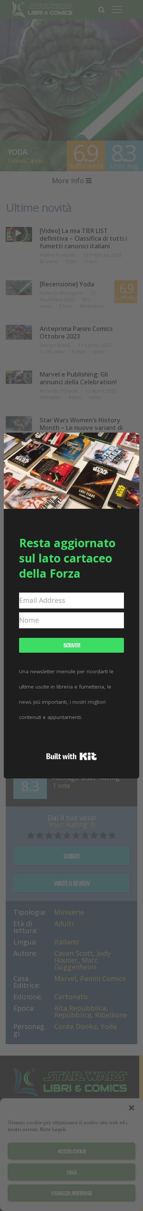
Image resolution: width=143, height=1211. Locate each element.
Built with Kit (71, 756)
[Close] (128, 443)
